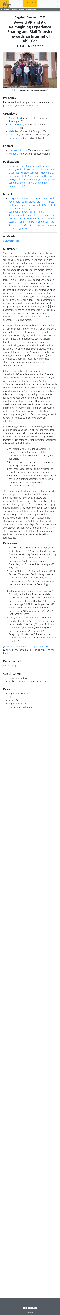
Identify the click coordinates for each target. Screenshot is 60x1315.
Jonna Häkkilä (16, 124)
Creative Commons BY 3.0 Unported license (27, 646)
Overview (30, 1312)
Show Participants (12, 665)
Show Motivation (11, 241)
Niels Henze (15, 131)
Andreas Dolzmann (18, 150)
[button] (7, 70)
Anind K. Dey (15, 118)
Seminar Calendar (18, 9)
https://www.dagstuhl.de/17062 (24, 105)
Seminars (7, 9)
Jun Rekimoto (15, 138)
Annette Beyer (16, 153)
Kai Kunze (13, 134)
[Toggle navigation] (54, 4)
